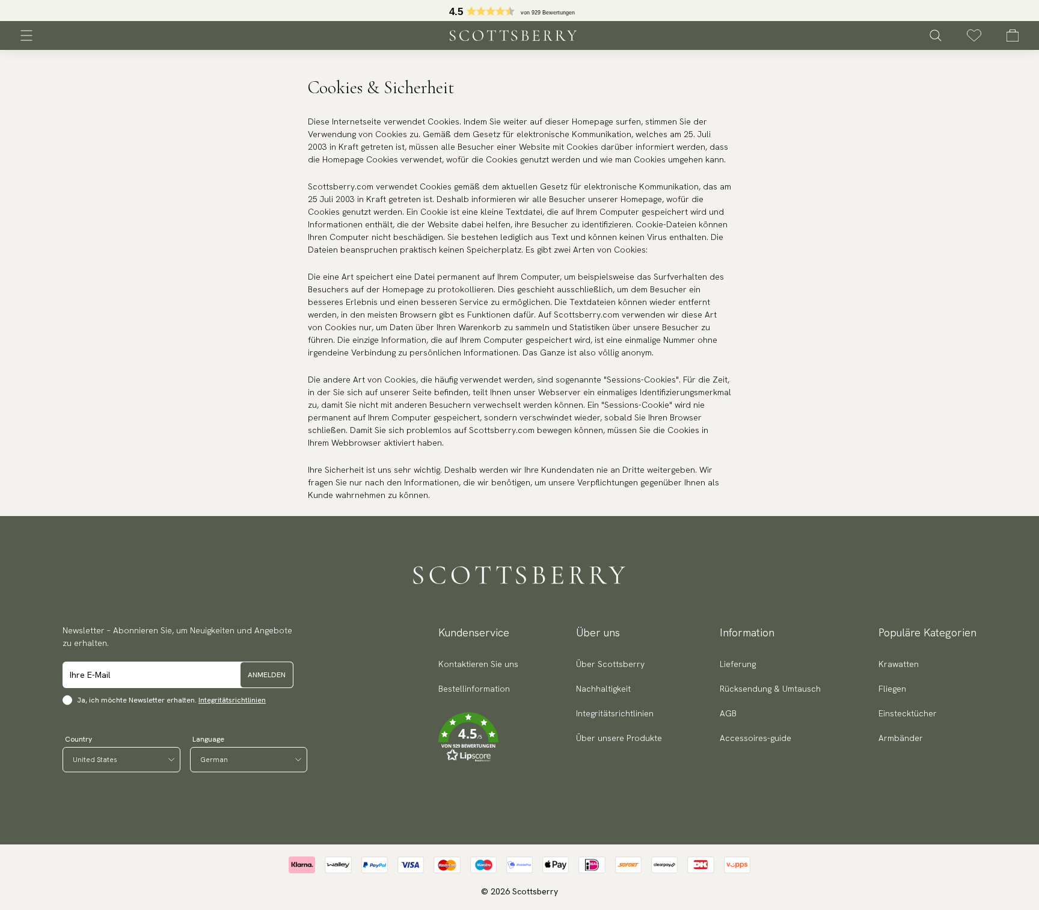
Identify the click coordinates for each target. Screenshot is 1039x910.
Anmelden (267, 675)
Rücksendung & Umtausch (770, 688)
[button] (478, 737)
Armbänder (900, 738)
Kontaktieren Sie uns (478, 664)
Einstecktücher (907, 713)
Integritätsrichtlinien (232, 700)
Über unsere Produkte (619, 738)
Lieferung (738, 664)
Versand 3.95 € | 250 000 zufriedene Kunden (518, 11)
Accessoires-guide (755, 738)
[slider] (518, 10)
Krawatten (898, 664)
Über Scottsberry (610, 664)
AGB (728, 713)
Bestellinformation (474, 688)
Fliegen (892, 688)
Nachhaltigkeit (603, 688)
